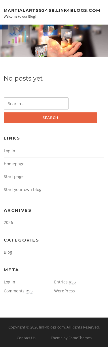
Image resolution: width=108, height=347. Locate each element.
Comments (18, 291)
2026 (8, 222)
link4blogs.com (52, 327)
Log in (9, 150)
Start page (14, 176)
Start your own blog (22, 189)
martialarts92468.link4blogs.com (52, 10)
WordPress (64, 291)
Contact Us (26, 337)
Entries (65, 282)
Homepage (14, 163)
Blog (8, 252)
